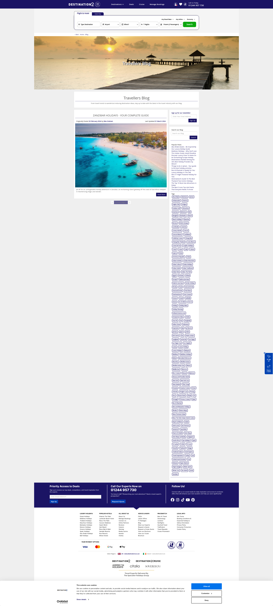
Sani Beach (103, 527)
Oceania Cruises (185, 388)
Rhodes (175, 410)
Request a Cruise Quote (146, 529)
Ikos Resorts (103, 533)
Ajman (192, 197)
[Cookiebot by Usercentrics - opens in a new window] (62, 601)
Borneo (175, 223)
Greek (181, 298)
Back (77, 34)
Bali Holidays (84, 535)
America (185, 200)
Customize (205, 593)
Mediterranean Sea (178, 365)
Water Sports (188, 466)
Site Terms (180, 516)
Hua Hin (175, 320)
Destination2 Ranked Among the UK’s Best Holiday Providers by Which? (183, 162)
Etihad (188, 275)
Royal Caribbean (177, 422)
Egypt (174, 275)
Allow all (206, 586)
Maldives (175, 354)
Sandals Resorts (104, 531)
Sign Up (192, 120)
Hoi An (190, 302)
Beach (190, 215)
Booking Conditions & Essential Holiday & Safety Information (184, 521)
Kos (182, 335)
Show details (81, 599)
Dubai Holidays (187, 264)
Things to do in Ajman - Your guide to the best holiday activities (183, 167)
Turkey (187, 455)
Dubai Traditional (188, 268)
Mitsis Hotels (103, 535)
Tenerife (175, 448)
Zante (191, 470)
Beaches (186, 219)
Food (180, 287)
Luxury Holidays (177, 350)
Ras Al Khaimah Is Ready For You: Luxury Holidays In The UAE (183, 171)
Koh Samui (176, 335)
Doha (180, 253)
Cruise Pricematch (164, 531)
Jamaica (175, 332)
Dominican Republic (178, 257)
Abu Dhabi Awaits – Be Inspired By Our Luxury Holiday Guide (183, 148)
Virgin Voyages (177, 466)
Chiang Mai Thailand (179, 242)
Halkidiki (187, 298)
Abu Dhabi (176, 197)
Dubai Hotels (176, 268)
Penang (192, 391)
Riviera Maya (183, 410)
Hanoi (174, 302)
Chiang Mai (188, 238)
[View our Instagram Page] (177, 500)
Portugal (175, 399)
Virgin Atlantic (184, 463)
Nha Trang (186, 384)
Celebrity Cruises (178, 238)
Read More (161, 194)
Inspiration (176, 328)
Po (194, 395)
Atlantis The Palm (105, 516)
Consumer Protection (184, 527)
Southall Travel (162, 525)
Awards (121, 533)
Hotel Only (98, 14)
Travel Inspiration (178, 455)
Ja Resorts (189, 328)
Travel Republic (163, 529)
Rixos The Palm (104, 521)
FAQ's (140, 516)
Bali (189, 212)
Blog (139, 523)
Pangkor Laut (184, 391)
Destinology (161, 518)
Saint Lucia (176, 425)
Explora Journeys (184, 279)
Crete (174, 249)
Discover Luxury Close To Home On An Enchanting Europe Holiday (183, 156)
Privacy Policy (181, 525)
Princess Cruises (185, 399)
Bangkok (175, 215)
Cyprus (175, 253)
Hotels (188, 317)
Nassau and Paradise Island (181, 377)
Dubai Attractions (189, 260)
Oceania (175, 388)
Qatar (194, 399)
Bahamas (183, 212)
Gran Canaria (187, 294)
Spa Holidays (186, 440)
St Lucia (189, 444)
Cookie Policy (181, 529)
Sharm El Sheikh (177, 433)
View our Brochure (144, 531)
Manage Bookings (157, 4)
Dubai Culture (177, 264)
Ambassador (176, 200)
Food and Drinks (177, 290)
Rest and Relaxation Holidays (181, 407)
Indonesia (186, 324)
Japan (181, 332)
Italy (182, 328)
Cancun (186, 230)
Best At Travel (162, 516)
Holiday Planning (178, 309)
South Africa (176, 440)
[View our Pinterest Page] (193, 500)
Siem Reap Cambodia (179, 436)
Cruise (141, 4)
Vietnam (175, 463)
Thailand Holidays (85, 521)
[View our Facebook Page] (172, 500)
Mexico (189, 365)
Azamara (175, 212)
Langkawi (175, 339)
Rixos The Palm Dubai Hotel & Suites (183, 418)
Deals (131, 4)
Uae (193, 455)
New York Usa (185, 380)
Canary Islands (177, 230)
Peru (174, 395)
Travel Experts (188, 452)
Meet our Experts (144, 525)
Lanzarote (184, 339)
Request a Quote (269, 370)
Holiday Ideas (183, 305)
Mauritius (175, 362)
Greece (175, 298)
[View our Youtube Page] (188, 500)
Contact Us (122, 521)
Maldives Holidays (185, 354)
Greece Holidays (85, 529)
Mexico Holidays (85, 527)
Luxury (175, 347)
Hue (181, 320)
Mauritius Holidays (86, 523)
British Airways (183, 223)
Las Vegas (192, 339)
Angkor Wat (176, 204)
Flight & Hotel (83, 13)
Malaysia (187, 350)
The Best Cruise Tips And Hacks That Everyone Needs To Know (182, 188)
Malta (174, 358)
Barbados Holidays (86, 525)
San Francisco (185, 425)
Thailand (182, 448)
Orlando (175, 391)
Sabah (186, 422)
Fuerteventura (177, 294)
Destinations (116, 4)
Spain (194, 440)
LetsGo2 (160, 521)
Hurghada (188, 320)
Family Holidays (190, 283)
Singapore (191, 436)
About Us (122, 516)
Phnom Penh (181, 395)
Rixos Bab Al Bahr (105, 529)
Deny (206, 600)
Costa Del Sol (177, 245)
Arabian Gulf (176, 208)
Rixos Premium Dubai (179, 414)
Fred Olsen (188, 290)
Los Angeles (187, 343)
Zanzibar (175, 474)
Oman (194, 388)
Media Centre (123, 531)
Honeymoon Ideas (178, 317)
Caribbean (187, 234)
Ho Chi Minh (182, 302)
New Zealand (176, 384)
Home (82, 34)
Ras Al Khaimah (177, 403)
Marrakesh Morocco (184, 358)
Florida (175, 287)
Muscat (184, 373)
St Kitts (182, 444)
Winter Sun (176, 470)
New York (175, 380)
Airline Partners (124, 523)
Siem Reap (188, 433)
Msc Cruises (176, 373)
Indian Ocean (176, 324)
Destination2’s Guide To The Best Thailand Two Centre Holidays (183, 180)
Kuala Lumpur (190, 335)
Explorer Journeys (178, 283)
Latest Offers (142, 518)
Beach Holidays (177, 219)
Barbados (183, 215)
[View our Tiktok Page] (182, 500)
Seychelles (183, 429)
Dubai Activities (177, 260)
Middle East (176, 369)
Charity (121, 535)
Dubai (188, 257)
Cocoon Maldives (105, 523)
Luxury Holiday (183, 347)
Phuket (190, 395)
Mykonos (191, 373)
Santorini (175, 429)
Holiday (175, 305)
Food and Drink (188, 287)
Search (190, 24)
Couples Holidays (188, 245)
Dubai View (176, 272)
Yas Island (184, 470)
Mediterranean (185, 362)
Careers (121, 527)
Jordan (187, 332)
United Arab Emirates (179, 459)
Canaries (183, 227)
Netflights (161, 523)
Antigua (184, 204)
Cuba (186, 249)
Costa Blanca (191, 242)
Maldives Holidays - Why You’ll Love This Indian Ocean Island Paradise (184, 152)
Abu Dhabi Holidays (86, 533)
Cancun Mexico (177, 234)
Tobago (189, 448)
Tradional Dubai (177, 452)
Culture (192, 249)
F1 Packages (142, 521)
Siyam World (103, 525)
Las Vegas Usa (177, 343)
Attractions (185, 208)
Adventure (184, 197)
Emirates (181, 275)
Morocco (184, 369)
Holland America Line (179, 313)
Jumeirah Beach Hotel (106, 518)
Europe (175, 279)
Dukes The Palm (186, 272)
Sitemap (121, 529)
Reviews (121, 525)
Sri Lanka (175, 444)
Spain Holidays (85, 531)
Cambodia (176, 227)
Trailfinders (161, 527)
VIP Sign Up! (269, 360)
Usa (189, 459)
